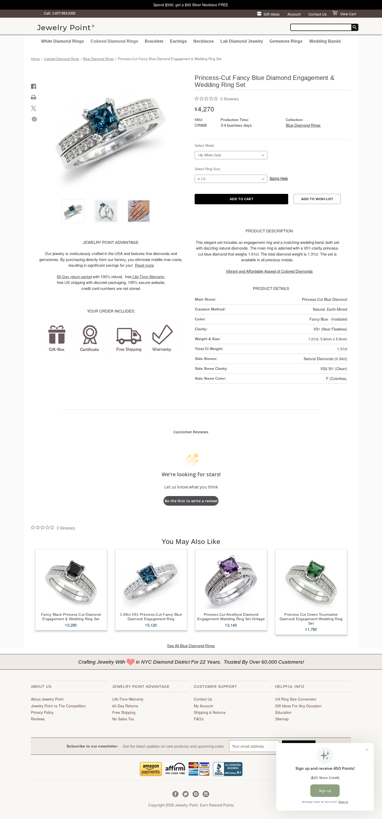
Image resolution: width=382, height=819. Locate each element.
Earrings (178, 41)
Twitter (185, 794)
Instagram (206, 794)
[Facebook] (33, 86)
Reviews (38, 718)
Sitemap (282, 718)
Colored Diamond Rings (114, 41)
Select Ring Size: (208, 169)
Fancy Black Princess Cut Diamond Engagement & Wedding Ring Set (71, 616)
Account (294, 14)
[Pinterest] (34, 119)
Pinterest (196, 794)
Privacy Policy (42, 712)
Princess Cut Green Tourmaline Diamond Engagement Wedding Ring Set (311, 618)
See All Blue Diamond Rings (191, 645)
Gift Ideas (272, 14)
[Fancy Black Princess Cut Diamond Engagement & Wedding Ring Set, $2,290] (71, 580)
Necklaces (203, 41)
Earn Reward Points (217, 805)
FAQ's (199, 718)
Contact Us (317, 14)
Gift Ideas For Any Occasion (298, 705)
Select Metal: (205, 146)
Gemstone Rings (285, 41)
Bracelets (154, 41)
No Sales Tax (123, 718)
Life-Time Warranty (127, 699)
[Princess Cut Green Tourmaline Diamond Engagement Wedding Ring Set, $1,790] (311, 580)
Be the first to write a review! (191, 500)
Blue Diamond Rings (303, 125)
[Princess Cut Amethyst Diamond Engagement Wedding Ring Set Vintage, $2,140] (231, 580)
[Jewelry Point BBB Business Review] (228, 768)
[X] (33, 108)
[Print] (33, 97)
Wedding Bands (325, 41)
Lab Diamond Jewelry (241, 41)
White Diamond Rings (62, 41)
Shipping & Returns (210, 712)
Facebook (175, 794)
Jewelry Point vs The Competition (58, 705)
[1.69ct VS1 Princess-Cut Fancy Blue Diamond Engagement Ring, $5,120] (151, 580)
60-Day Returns (125, 705)
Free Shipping (123, 712)
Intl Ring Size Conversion (296, 699)
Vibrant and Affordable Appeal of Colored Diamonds (269, 271)
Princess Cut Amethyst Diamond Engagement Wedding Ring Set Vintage (231, 616)
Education (283, 712)
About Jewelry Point (47, 699)
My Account (203, 705)
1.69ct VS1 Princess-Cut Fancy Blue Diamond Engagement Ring (151, 616)
